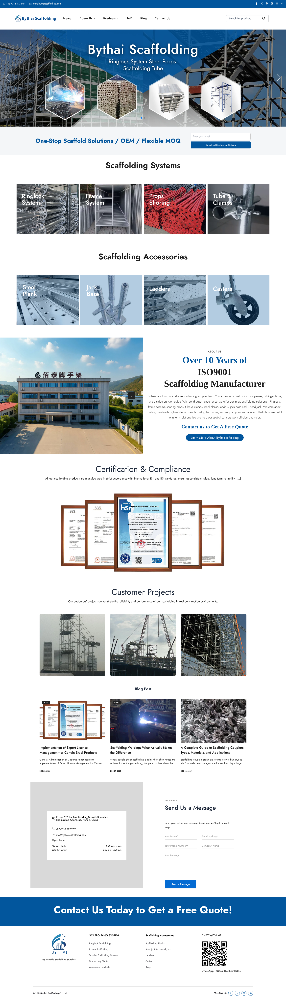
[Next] (131, 395)
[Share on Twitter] (261, 3)
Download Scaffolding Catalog (221, 145)
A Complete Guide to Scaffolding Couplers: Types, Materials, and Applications (212, 750)
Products (109, 18)
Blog (143, 18)
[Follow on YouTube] (250, 993)
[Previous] (11, 395)
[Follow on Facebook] (230, 993)
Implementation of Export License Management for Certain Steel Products (68, 750)
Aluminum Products (99, 967)
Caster (148, 961)
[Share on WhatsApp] (282, 3)
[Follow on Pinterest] (243, 993)
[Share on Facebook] (256, 3)
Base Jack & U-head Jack (158, 949)
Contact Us (162, 18)
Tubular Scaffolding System (103, 955)
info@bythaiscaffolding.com (47, 3)
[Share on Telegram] (272, 3)
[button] (141, 118)
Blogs (148, 967)
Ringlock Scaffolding (100, 943)
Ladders (149, 955)
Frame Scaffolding (98, 949)
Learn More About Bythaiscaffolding (215, 437)
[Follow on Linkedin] (237, 993)
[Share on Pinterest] (266, 3)
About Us (86, 18)
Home (67, 18)
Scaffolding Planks (98, 961)
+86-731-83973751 (16, 3)
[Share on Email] (277, 3)
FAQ (129, 18)
